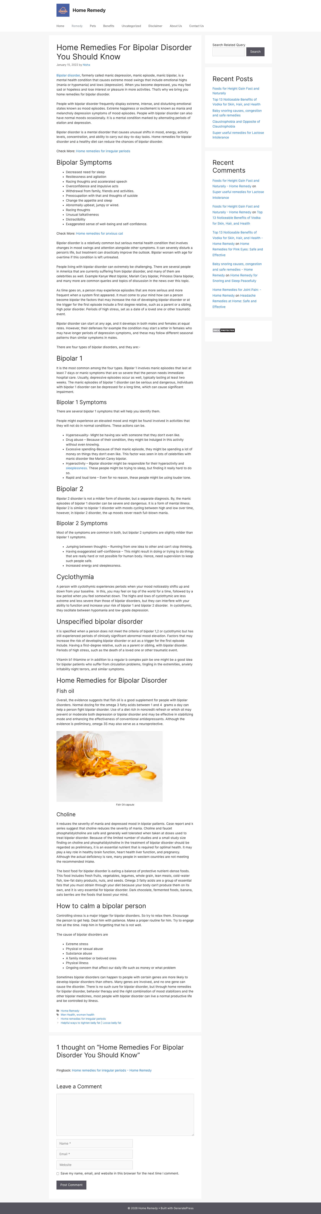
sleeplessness (76, 468)
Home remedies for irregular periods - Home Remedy (112, 1070)
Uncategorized (131, 26)
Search (255, 51)
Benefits (108, 26)
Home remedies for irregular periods (103, 151)
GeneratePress (184, 1208)
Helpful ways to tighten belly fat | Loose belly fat (91, 1022)
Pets (93, 26)
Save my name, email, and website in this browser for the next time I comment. (120, 1173)
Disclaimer (155, 26)
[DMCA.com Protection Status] (224, 331)
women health (85, 1014)
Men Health (68, 1014)
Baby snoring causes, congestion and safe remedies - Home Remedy (237, 269)
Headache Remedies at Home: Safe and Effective (235, 301)
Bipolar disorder (68, 75)
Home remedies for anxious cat (99, 233)
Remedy (77, 26)
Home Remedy (89, 10)
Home (60, 26)
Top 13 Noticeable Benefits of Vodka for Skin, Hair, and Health (237, 217)
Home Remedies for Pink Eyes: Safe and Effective (238, 249)
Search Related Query (229, 45)
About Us (176, 26)
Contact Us (196, 26)
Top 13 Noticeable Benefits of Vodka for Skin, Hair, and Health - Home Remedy (238, 238)
